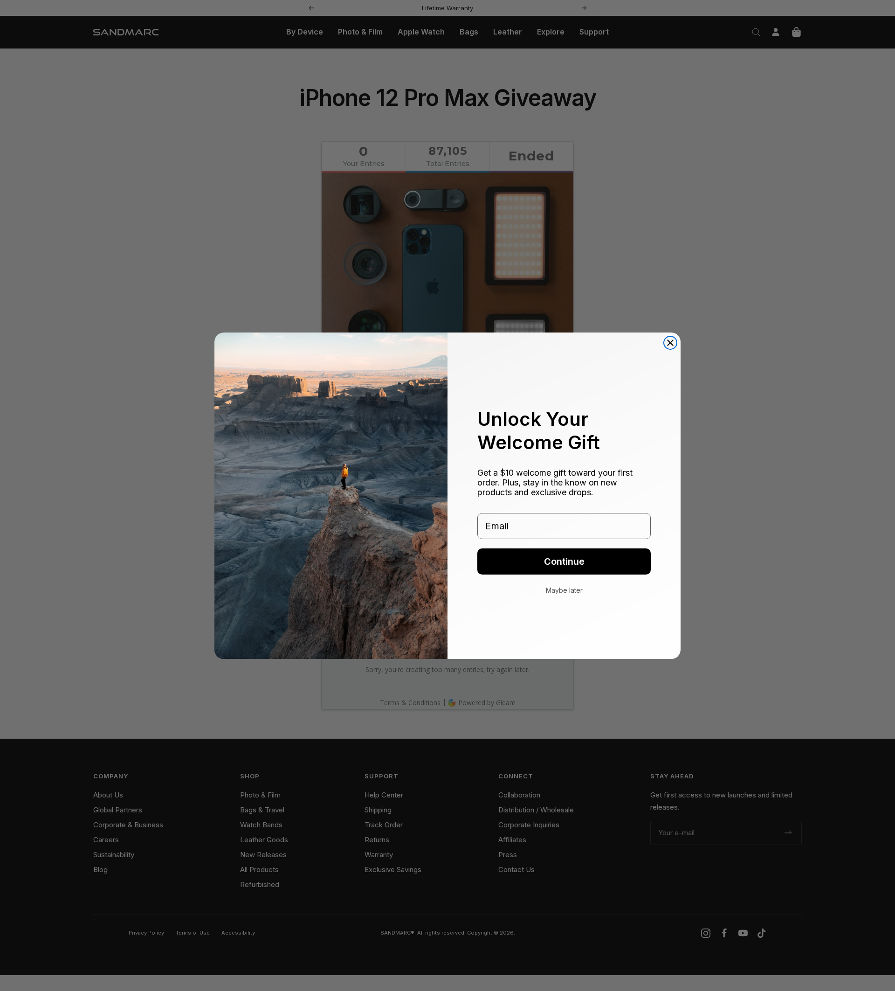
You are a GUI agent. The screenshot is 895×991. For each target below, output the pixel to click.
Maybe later (564, 590)
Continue (564, 561)
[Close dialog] (670, 342)
